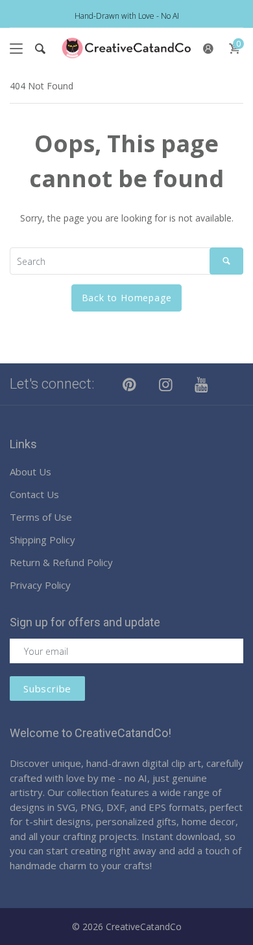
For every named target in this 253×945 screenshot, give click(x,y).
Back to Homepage (127, 297)
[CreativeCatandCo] (126, 48)
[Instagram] (166, 384)
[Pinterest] (130, 384)
